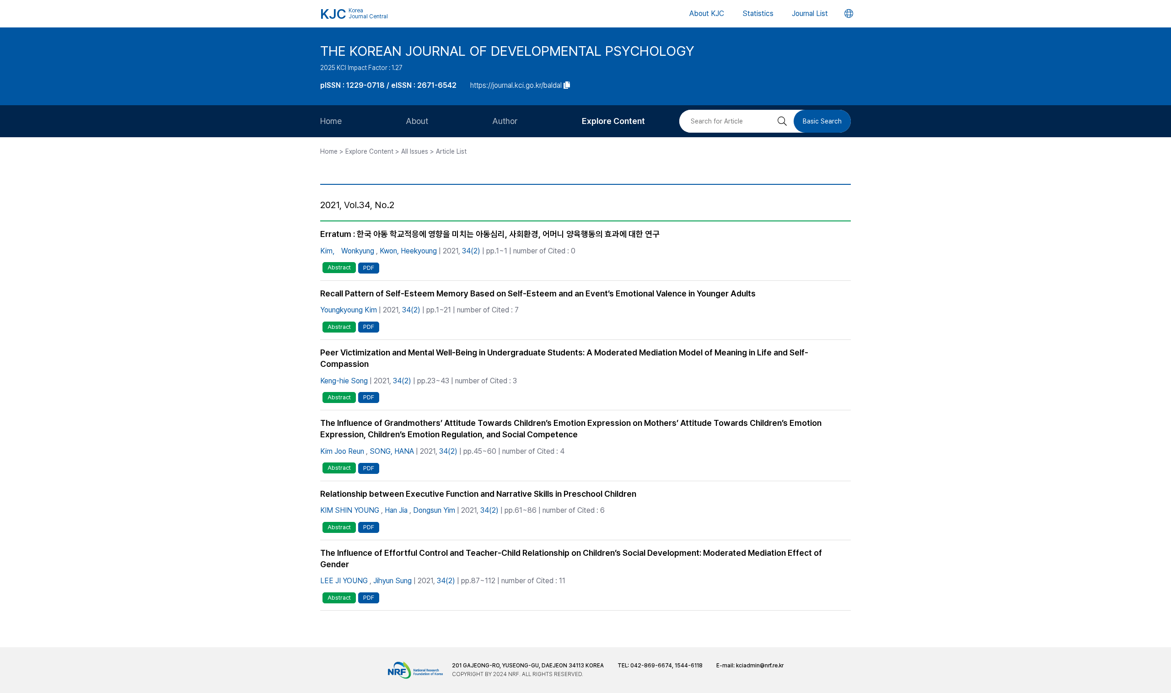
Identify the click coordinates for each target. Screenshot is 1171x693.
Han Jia (396, 510)
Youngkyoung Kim (348, 310)
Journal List (810, 13)
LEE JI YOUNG (344, 580)
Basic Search (822, 121)
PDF (368, 267)
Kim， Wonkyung (347, 251)
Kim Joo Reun (342, 451)
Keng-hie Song (344, 380)
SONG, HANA (392, 451)
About (417, 121)
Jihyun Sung (392, 580)
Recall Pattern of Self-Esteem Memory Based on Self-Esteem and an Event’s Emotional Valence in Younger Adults (538, 293)
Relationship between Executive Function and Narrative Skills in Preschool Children (478, 494)
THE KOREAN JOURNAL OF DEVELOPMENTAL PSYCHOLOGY (507, 51)
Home (331, 121)
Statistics (758, 13)
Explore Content (613, 121)
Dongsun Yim (434, 510)
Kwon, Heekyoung (408, 251)
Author (505, 121)
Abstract (339, 267)
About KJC (706, 13)
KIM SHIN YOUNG (349, 510)
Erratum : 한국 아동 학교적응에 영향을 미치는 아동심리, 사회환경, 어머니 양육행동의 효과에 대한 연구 (490, 234)
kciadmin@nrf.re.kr (760, 665)
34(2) (471, 251)
